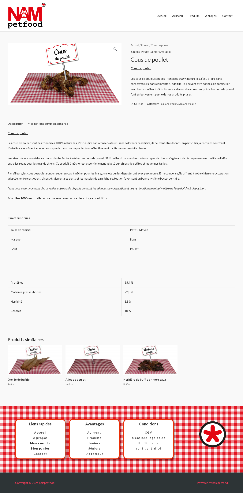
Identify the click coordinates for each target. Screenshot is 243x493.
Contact (227, 15)
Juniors (135, 51)
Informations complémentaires (47, 123)
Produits (194, 15)
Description (15, 123)
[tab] (15, 124)
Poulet (145, 45)
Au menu (177, 15)
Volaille (166, 51)
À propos (211, 15)
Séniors (155, 51)
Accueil (161, 15)
